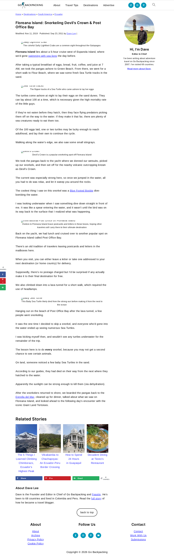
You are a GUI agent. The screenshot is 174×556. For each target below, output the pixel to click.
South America (45, 14)
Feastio (96, 494)
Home (18, 14)
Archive (35, 535)
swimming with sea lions (42, 55)
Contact (138, 531)
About (56, 5)
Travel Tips (71, 5)
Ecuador (59, 14)
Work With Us (138, 535)
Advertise (108, 5)
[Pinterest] (143, 5)
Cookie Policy (36, 543)
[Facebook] (131, 5)
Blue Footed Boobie (81, 190)
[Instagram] (137, 5)
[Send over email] (3, 287)
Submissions (138, 539)
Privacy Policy (35, 539)
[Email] (98, 535)
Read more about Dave (139, 69)
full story (96, 498)
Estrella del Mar (25, 397)
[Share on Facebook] (3, 274)
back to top (87, 512)
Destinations (90, 5)
